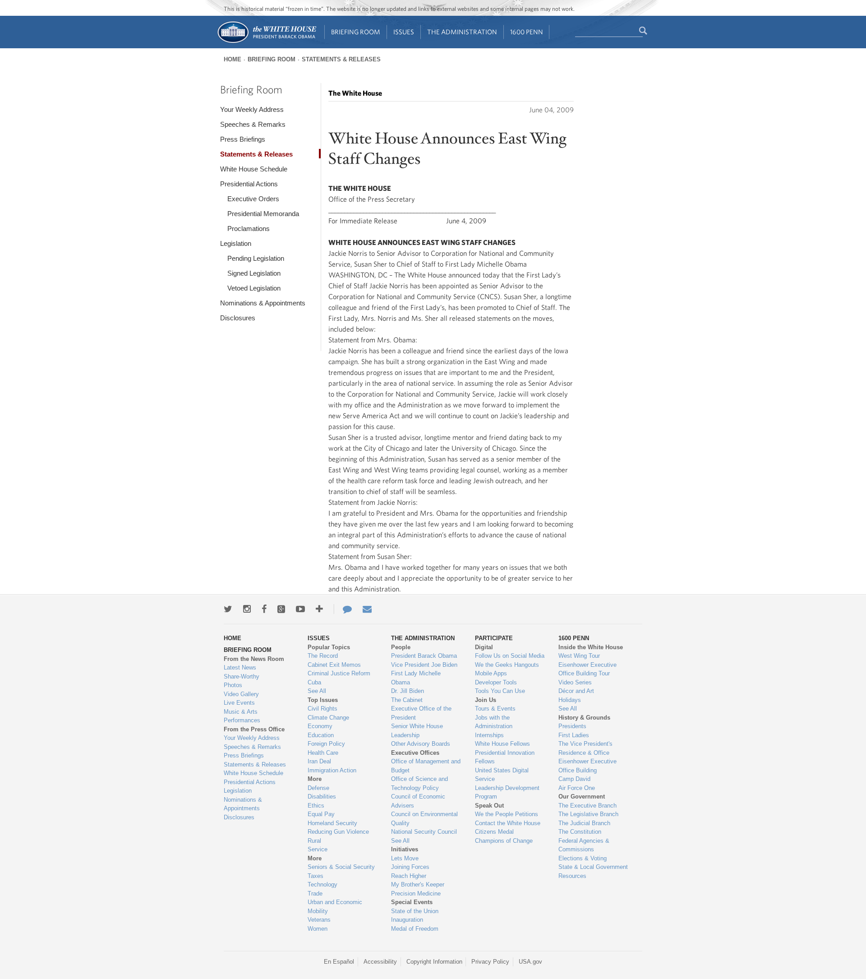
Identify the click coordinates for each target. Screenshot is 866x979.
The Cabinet (407, 700)
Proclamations (248, 228)
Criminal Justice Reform (339, 673)
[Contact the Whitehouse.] (343, 609)
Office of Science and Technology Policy (419, 783)
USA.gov (530, 961)
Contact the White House (507, 823)
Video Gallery (241, 694)
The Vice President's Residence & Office (585, 748)
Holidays (569, 700)
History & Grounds (584, 717)
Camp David (574, 779)
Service (317, 849)
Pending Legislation (255, 258)
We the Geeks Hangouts (507, 664)
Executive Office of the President (421, 713)
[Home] (266, 42)
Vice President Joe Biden (424, 664)
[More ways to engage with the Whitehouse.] (319, 609)
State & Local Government (593, 867)
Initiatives (404, 849)
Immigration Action (332, 770)
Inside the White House (590, 647)
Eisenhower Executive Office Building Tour (587, 669)
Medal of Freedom (414, 928)
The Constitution (579, 831)
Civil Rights (322, 708)
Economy (320, 726)
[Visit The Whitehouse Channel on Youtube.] (300, 609)
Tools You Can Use (500, 691)
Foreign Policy (326, 743)
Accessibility (380, 961)
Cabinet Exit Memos (334, 664)
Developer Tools (496, 682)
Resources (572, 876)
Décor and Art (576, 691)
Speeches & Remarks (253, 124)
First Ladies (573, 735)
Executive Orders (253, 199)
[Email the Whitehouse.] (367, 609)
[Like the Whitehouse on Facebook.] (264, 609)
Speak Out (489, 805)
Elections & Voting (582, 858)
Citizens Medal (494, 831)
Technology (322, 884)
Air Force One (576, 788)
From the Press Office (254, 729)
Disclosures (237, 318)
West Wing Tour (579, 655)
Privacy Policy (490, 961)
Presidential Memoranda (263, 213)
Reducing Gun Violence (338, 831)
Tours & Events (495, 708)
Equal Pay (321, 814)
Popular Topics (329, 647)
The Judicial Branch (584, 823)
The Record (323, 655)
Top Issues (323, 700)
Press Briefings (242, 139)
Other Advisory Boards (420, 743)
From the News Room (254, 659)
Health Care (323, 752)
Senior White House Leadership (417, 731)
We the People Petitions (506, 814)
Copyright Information (434, 961)
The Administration (462, 32)
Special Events (412, 902)
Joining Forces (410, 867)
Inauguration (407, 919)
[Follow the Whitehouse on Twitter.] (228, 609)
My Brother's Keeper (417, 884)
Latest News (240, 667)
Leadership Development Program (507, 792)
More (315, 779)
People (400, 647)
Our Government (581, 796)
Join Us (485, 700)
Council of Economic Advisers (418, 801)
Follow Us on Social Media (509, 655)
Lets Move (405, 858)
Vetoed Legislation (254, 288)
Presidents (572, 726)
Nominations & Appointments (262, 303)
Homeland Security (332, 823)
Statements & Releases (341, 59)
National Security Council (424, 831)
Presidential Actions (249, 184)
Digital (484, 647)
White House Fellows (502, 743)
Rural (314, 840)
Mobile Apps (491, 673)
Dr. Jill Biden (407, 691)
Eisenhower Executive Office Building (587, 766)
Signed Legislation (254, 273)
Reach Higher (408, 876)
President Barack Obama (424, 655)
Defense (318, 788)
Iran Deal (319, 761)
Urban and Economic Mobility (335, 906)
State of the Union (414, 911)
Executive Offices (415, 752)
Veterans (319, 919)
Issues (403, 32)
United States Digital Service (502, 775)
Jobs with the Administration (493, 722)
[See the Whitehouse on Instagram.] (247, 609)
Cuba (314, 682)
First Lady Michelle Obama (416, 678)
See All (317, 691)
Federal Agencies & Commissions (583, 845)
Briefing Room (355, 32)
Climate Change (328, 717)
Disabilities (322, 796)
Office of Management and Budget (426, 766)
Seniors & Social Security (341, 867)
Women (317, 928)
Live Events (239, 702)
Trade (315, 893)
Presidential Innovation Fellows (504, 757)
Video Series (575, 682)
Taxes (315, 876)
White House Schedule (253, 169)
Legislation (235, 243)
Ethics (316, 805)
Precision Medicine (416, 893)
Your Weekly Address (252, 109)
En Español (339, 961)
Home (232, 59)
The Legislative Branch (588, 814)
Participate (494, 638)
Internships (489, 735)
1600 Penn (526, 32)
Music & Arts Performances (242, 716)
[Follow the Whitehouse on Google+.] (281, 609)
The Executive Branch (587, 805)
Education (321, 735)
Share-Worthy (241, 676)
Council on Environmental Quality (424, 819)
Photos (233, 685)
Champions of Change (504, 840)
